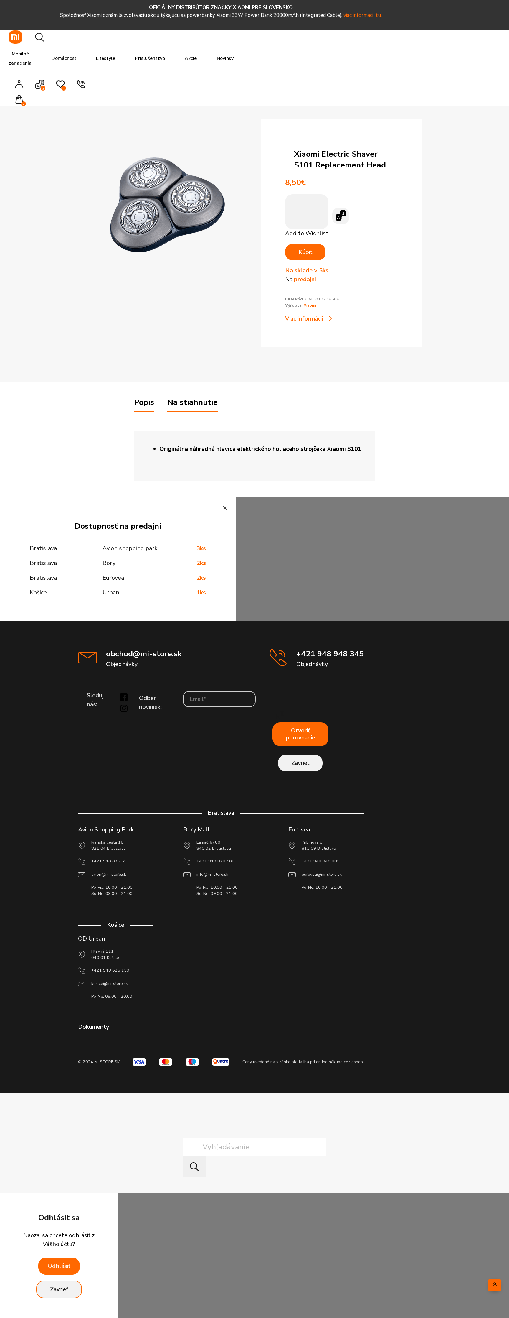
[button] (21, 100)
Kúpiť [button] (305, 252)
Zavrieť (300, 763)
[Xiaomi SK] (15, 37)
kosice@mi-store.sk (109, 983)
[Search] (194, 1166)
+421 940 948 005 (321, 861)
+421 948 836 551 (110, 861)
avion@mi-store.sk (108, 874)
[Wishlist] (60, 87)
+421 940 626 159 (110, 970)
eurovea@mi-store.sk (322, 874)
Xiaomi (310, 305)
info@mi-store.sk (212, 874)
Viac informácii (304, 319)
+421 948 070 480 (215, 861)
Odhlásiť (59, 1266)
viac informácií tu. (362, 15)
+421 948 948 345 (330, 653)
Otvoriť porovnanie (300, 734)
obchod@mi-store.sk (144, 653)
